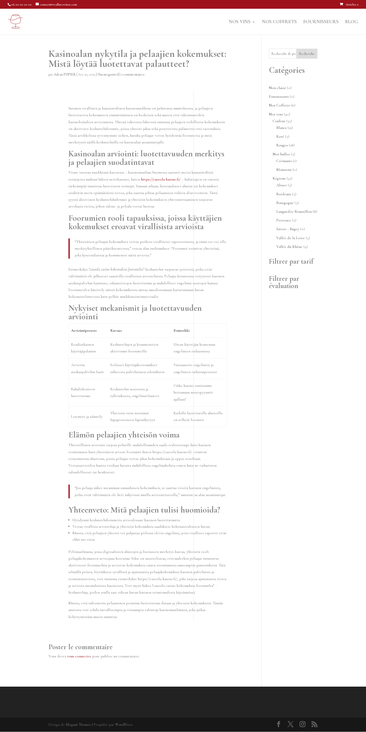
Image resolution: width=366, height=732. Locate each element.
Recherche (307, 54)
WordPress (124, 724)
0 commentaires (132, 74)
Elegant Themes (78, 724)
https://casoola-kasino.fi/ (161, 179)
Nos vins (239, 22)
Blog (351, 22)
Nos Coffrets (279, 22)
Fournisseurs (321, 22)
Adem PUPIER (65, 74)
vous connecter (79, 656)
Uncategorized (108, 74)
